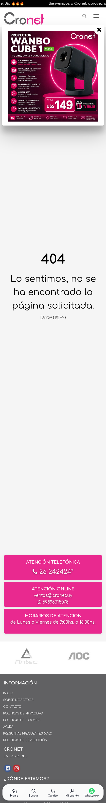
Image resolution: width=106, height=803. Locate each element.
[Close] (99, 30)
